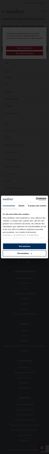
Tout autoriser (24, 246)
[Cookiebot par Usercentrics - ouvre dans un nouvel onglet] (35, 199)
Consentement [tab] (9, 206)
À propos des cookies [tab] (37, 206)
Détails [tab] (21, 206)
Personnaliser (23, 253)
